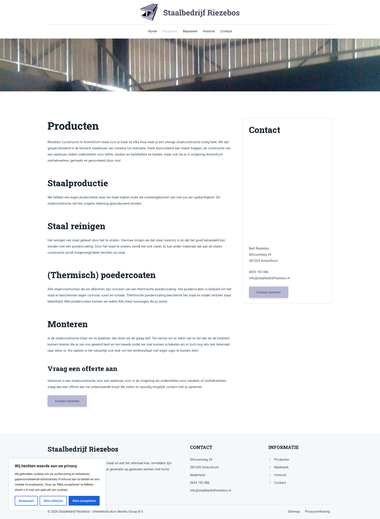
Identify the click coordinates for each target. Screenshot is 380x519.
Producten (281, 460)
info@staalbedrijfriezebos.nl (269, 278)
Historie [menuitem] (209, 31)
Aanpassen (26, 500)
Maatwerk (281, 467)
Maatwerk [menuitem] (190, 31)
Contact (280, 483)
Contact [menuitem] (226, 31)
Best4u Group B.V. (130, 511)
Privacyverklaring (317, 511)
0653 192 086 (258, 272)
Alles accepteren (84, 500)
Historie (280, 475)
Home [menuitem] (152, 31)
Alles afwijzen (53, 500)
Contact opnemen (67, 401)
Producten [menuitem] (170, 31)
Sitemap (296, 511)
